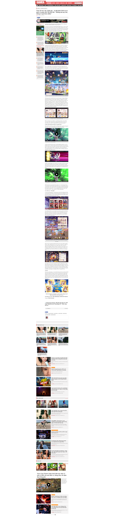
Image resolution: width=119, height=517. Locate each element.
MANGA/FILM (62, 3)
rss (82, 1)
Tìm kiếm (81, 3)
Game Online (56, 383)
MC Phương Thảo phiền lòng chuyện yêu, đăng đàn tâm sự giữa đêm (41, 344)
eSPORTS (53, 3)
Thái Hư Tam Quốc (45, 20)
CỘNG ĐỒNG (70, 3)
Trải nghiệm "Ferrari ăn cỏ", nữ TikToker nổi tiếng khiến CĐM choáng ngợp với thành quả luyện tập (59, 421)
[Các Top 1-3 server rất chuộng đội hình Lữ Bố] (56, 113)
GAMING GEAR (63, 5)
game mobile (56, 313)
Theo (57, 308)
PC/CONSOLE (75, 5)
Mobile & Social (44, 8)
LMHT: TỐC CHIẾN (57, 5)
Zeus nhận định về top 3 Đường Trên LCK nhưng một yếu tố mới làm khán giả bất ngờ (58, 507)
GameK (38, 8)
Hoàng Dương (53, 363)
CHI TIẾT (64, 21)
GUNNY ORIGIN (41, 5)
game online (65, 313)
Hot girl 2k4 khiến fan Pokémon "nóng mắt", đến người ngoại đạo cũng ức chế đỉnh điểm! (59, 451)
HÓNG (66, 3)
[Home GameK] (37, 5)
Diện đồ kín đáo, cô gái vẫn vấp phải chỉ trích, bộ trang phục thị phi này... (63, 344)
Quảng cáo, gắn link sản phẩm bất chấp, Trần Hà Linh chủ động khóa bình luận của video (40, 54)
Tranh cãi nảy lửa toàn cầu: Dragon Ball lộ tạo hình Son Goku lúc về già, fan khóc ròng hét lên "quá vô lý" (40, 77)
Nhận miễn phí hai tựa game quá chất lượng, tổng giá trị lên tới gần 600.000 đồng (58, 379)
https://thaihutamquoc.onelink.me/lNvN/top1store (60, 296)
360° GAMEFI (80, 5)
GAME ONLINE (69, 5)
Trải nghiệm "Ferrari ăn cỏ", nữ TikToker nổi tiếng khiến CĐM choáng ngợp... (63, 334)
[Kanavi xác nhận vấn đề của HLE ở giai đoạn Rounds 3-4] (43, 434)
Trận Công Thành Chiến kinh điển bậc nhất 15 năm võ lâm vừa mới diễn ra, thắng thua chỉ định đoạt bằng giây (51, 475)
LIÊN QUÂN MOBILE (50, 5)
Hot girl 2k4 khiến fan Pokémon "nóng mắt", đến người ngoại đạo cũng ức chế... (52, 344)
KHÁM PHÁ (57, 3)
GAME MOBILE (49, 3)
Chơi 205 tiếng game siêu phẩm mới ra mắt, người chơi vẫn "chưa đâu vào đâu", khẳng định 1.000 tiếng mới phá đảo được (40, 59)
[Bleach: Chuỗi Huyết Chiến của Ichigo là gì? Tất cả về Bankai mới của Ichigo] (43, 499)
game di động (60, 313)
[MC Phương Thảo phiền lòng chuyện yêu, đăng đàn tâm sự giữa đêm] (43, 444)
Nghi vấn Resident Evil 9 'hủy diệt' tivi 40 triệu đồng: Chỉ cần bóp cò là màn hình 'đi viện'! (41, 63)
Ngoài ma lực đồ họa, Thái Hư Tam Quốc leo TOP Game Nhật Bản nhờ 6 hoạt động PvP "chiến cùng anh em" (40, 33)
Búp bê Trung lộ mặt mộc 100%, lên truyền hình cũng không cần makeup (58, 369)
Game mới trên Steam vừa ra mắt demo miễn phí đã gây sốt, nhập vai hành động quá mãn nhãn (59, 389)
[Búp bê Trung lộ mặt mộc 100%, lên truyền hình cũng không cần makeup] (43, 371)
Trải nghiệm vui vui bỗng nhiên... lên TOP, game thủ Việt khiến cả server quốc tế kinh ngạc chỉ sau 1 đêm (41, 43)
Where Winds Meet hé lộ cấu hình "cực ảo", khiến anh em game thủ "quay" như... (42, 354)
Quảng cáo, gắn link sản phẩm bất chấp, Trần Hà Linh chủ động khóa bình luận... (41, 334)
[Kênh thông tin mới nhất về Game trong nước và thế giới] (40, 2)
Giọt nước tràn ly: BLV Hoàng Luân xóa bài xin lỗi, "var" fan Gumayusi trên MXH (40, 67)
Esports (56, 436)
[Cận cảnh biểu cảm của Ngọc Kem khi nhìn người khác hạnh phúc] (43, 414)
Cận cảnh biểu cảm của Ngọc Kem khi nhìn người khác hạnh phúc (52, 334)
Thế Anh (52, 427)
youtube (80, 1)
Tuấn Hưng (52, 383)
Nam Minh (52, 436)
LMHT (45, 5)
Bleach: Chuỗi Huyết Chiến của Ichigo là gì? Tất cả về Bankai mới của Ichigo (59, 497)
